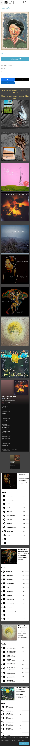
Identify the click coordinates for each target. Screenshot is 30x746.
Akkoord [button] (24, 743)
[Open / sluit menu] (1, 2)
